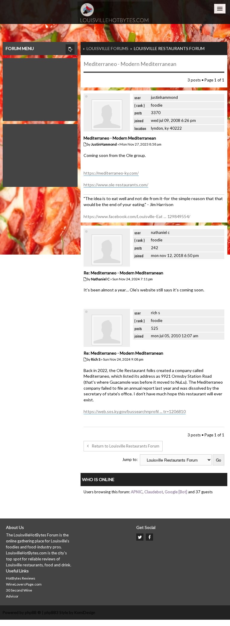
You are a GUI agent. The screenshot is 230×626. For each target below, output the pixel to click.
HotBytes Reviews (20, 578)
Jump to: (129, 459)
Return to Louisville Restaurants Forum (125, 446)
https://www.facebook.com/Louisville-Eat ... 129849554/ (137, 216)
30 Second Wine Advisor (19, 593)
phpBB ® (33, 612)
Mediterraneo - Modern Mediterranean (130, 64)
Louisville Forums (107, 48)
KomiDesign (84, 612)
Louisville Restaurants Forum (169, 48)
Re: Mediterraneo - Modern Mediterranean (123, 272)
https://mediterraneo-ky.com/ (111, 173)
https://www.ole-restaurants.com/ (116, 184)
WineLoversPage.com (24, 584)
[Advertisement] (40, 88)
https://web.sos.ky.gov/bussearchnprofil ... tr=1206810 (135, 411)
